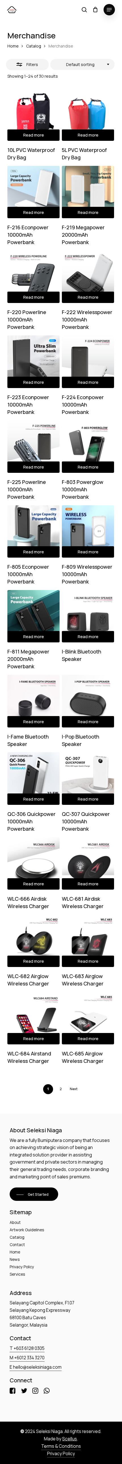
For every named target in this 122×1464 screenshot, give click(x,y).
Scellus (69, 1439)
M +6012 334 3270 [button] (27, 1358)
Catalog (33, 46)
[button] (109, 10)
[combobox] (82, 64)
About (15, 1222)
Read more (33, 135)
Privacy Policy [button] (61, 1454)
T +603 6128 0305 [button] (27, 1348)
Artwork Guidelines (27, 1229)
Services (17, 1274)
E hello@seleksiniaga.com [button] (36, 1367)
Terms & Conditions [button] (61, 1446)
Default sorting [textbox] (80, 64)
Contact (17, 1244)
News (15, 1259)
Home (13, 46)
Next (73, 1088)
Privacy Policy (22, 1266)
